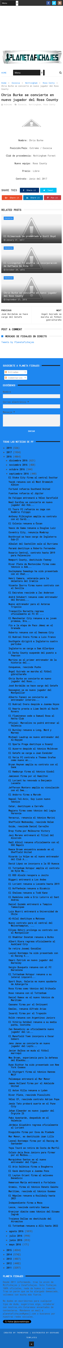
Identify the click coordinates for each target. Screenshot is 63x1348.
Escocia (16, 83)
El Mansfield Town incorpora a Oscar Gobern (31, 1037)
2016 (9, 456)
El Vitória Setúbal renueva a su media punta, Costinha (33, 1023)
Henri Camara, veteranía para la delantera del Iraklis (29, 580)
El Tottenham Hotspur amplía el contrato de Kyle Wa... (34, 869)
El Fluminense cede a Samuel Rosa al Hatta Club (31, 717)
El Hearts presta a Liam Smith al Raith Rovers (33, 710)
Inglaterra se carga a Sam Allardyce (31, 648)
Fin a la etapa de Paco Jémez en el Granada (31, 627)
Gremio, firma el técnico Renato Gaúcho (33, 1186)
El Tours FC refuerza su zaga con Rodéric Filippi (29, 511)
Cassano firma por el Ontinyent (28, 1004)
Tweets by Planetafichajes (17, 342)
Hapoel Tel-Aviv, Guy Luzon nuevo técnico (29, 800)
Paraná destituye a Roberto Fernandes (32, 548)
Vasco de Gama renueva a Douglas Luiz (32, 527)
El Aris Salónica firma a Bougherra (31, 1166)
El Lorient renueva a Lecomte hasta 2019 (34, 883)
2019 (9, 447)
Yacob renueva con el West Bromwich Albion (31, 483)
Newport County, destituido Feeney (30, 559)
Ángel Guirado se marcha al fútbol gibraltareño (30, 673)
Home (4, 72)
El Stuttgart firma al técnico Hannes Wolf (32, 1073)
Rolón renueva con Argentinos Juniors (32, 1017)
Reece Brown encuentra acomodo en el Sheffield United (31, 851)
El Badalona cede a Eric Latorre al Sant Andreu (34, 898)
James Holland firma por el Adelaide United (31, 1085)
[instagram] (60, 3)
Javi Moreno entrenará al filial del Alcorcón (31, 836)
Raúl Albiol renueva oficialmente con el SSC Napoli (34, 844)
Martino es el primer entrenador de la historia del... (33, 661)
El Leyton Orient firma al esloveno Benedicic (31, 1177)
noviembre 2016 (19, 464)
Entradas (12, 372)
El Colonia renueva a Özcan (25, 523)
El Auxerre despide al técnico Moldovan (33, 748)
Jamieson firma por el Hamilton (28, 776)
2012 (9, 1263)
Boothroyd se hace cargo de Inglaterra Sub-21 (32, 538)
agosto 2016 (17, 1231)
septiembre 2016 (19, 473)
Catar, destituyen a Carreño (26, 806)
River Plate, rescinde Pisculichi (29, 1094)
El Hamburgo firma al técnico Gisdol (31, 771)
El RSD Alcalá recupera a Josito (29, 875)
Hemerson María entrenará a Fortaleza (32, 1182)
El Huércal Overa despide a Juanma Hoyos (34, 704)
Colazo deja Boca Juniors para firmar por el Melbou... (32, 1154)
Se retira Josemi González (25, 948)
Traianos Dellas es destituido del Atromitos (30, 1220)
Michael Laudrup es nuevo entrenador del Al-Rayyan (34, 738)
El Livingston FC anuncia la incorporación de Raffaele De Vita (30, 264)
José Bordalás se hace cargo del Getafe (33, 685)
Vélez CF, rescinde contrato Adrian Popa (34, 1099)
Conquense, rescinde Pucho (25, 667)
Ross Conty (49, 83)
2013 (9, 1258)
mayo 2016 (15, 1244)
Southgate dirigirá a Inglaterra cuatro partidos (33, 643)
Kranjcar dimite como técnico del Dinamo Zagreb (34, 1213)
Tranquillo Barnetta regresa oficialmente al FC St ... (26, 612)
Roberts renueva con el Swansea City (31, 632)
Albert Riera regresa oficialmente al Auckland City (32, 943)
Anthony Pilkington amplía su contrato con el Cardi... (33, 518)
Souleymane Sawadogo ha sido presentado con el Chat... (33, 572)
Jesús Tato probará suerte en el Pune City (32, 1105)
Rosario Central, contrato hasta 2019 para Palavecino (32, 554)
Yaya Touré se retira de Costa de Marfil (34, 1147)
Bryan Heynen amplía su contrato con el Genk (33, 766)
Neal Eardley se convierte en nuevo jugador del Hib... (30, 503)
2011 (9, 1267)
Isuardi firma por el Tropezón (27, 1013)
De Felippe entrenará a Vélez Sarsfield (33, 497)
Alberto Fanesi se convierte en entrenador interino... (28, 698)
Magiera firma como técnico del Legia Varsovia (32, 812)
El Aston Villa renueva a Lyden (28, 1090)
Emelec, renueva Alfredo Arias (27, 1008)
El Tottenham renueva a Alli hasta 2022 (33, 1225)
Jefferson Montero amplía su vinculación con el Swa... (34, 789)
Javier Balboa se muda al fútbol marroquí (29, 1052)
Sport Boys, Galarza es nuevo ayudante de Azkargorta (33, 983)
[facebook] (48, 3)
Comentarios (14, 377)
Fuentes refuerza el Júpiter (26, 493)
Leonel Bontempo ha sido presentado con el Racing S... (33, 954)
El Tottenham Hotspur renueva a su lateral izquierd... (30, 976)
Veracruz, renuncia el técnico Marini (32, 817)
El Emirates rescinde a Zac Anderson (31, 592)
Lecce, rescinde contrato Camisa (29, 1207)
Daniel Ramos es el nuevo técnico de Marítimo (31, 999)
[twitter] (54, 3)
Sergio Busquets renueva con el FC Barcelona (30, 968)
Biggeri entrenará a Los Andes (27, 879)
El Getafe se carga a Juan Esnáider (31, 753)
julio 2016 (16, 1235)
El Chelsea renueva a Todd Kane (28, 892)
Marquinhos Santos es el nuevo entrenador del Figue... (27, 1161)
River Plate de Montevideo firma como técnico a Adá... (32, 565)
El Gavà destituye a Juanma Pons (29, 1170)
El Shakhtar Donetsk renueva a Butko (31, 937)
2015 (9, 1250)
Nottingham (31, 83)
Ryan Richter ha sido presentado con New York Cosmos (34, 1066)
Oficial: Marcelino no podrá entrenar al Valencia (34, 724)
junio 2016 (16, 1240)
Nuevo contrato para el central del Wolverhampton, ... (30, 924)
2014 (9, 1254)
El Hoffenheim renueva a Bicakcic (29, 888)
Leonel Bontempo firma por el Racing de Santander (33, 1142)
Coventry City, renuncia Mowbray (29, 532)
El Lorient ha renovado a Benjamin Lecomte (30, 782)
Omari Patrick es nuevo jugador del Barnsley (31, 961)
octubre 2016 (17, 469)
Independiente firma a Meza (25, 1202)
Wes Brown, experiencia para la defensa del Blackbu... (33, 1059)
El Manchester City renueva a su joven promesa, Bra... (33, 620)
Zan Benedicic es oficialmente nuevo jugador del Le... (31, 1030)
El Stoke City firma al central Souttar (33, 477)
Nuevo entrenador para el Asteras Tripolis (29, 605)
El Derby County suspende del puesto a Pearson (32, 654)
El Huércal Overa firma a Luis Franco (32, 636)
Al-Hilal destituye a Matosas (27, 918)
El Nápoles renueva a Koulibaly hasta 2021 (32, 1197)
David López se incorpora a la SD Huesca (34, 863)
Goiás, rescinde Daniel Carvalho (29, 826)
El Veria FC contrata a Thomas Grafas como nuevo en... (32, 759)
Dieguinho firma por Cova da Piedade (31, 1132)
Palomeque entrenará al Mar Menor (29, 1078)
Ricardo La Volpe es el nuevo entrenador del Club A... (34, 858)
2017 (9, 452)
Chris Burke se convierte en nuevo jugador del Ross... (30, 680)
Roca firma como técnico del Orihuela (32, 988)
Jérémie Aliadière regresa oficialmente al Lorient (33, 1126)
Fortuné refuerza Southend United (29, 488)
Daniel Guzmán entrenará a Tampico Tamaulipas (30, 905)
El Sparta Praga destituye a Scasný (31, 744)
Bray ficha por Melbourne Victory (29, 830)
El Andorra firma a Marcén (25, 794)
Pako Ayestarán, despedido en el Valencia (29, 1119)
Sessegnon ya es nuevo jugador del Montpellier (30, 691)
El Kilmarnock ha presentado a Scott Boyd (30, 236)
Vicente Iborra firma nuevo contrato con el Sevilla (34, 587)
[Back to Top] (31, 1344)
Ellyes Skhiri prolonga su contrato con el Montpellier (33, 931)
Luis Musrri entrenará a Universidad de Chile (33, 913)
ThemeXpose (23, 1332)
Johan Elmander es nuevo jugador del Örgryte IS (31, 1112)
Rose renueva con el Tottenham (27, 993)
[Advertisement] (31, 29)
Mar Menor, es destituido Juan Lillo (31, 1136)
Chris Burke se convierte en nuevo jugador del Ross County (30, 294)
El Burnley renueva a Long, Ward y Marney (30, 731)
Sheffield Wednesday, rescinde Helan (31, 822)
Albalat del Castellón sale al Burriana (33, 543)
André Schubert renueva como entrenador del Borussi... (33, 598)
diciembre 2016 (19, 460)
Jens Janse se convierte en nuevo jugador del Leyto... (29, 1045)
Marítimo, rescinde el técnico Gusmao (32, 1191)
